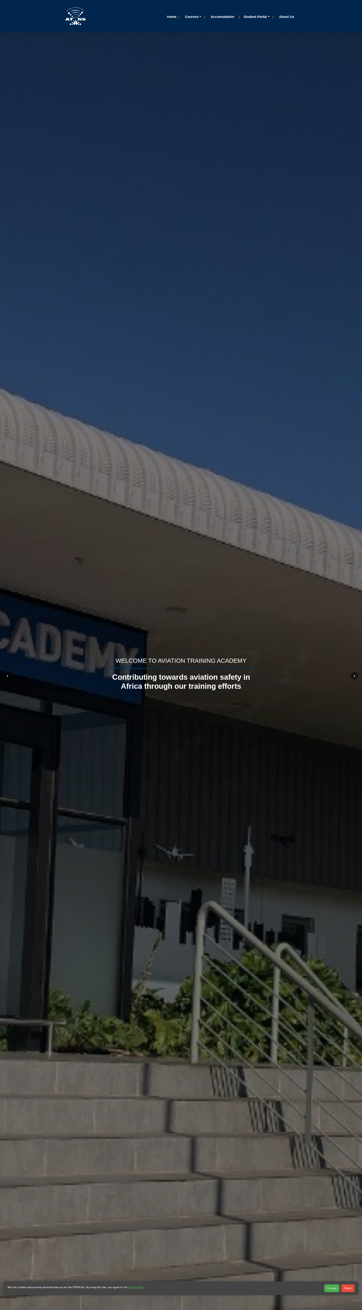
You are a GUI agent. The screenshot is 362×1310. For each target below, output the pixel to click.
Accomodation (222, 17)
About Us (286, 17)
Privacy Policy (136, 1287)
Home (171, 17)
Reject (348, 1288)
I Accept (332, 1288)
